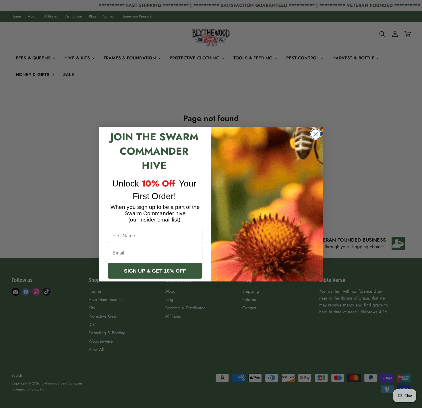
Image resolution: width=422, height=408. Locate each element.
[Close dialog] (316, 134)
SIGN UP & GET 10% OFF (155, 271)
